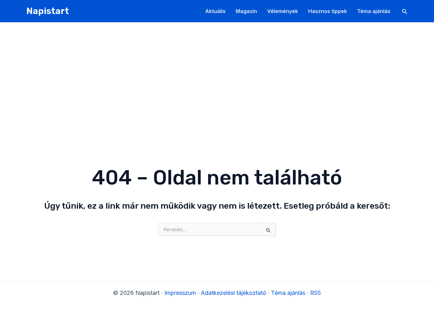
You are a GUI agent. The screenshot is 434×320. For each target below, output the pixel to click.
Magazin (246, 11)
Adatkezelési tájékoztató (233, 292)
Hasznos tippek (327, 11)
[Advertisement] (217, 70)
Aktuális (215, 11)
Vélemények (282, 11)
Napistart (47, 11)
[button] (405, 12)
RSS (315, 292)
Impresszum (180, 292)
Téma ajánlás (373, 11)
